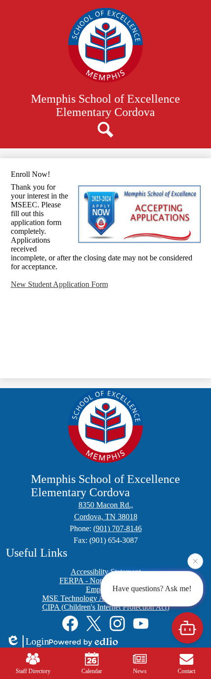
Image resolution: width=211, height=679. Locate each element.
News (140, 671)
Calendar (91, 671)
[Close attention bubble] (195, 560)
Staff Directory (33, 671)
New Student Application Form (59, 284)
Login (37, 641)
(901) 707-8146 (117, 528)
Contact (186, 671)
